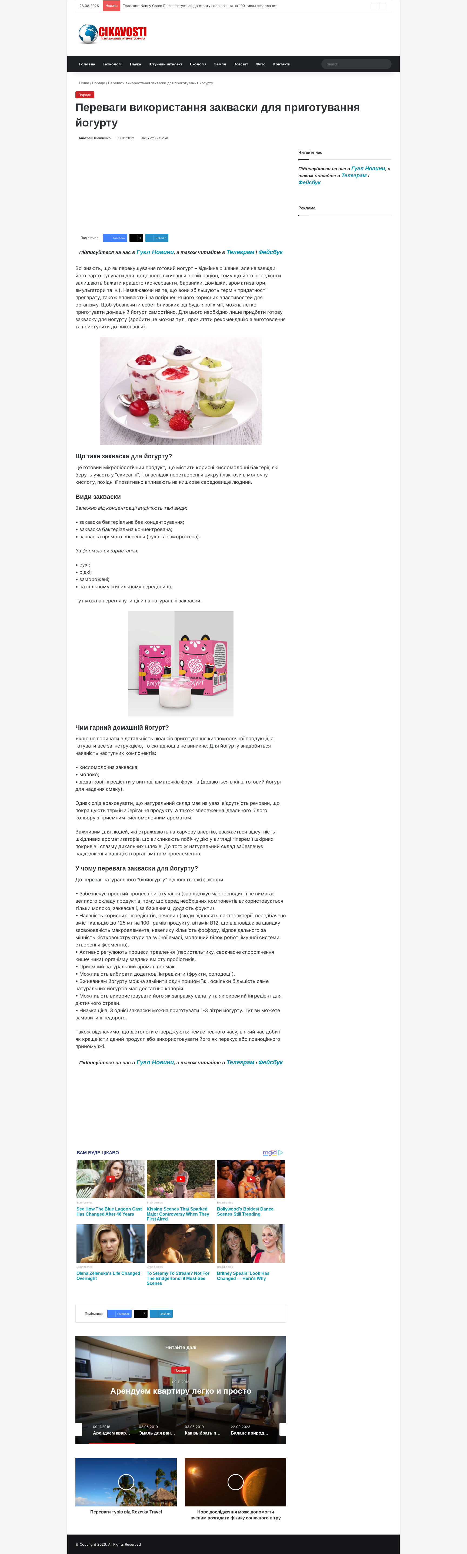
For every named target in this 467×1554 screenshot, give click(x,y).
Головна (87, 64)
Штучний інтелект (165, 64)
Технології (112, 64)
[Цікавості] (113, 33)
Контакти (282, 64)
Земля (220, 64)
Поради (98, 83)
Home (83, 83)
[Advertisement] (180, 187)
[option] (180, 1390)
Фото (261, 64)
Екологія (198, 64)
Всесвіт (241, 64)
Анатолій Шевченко (95, 138)
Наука (135, 64)
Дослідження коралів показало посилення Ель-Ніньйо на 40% (177, 6)
